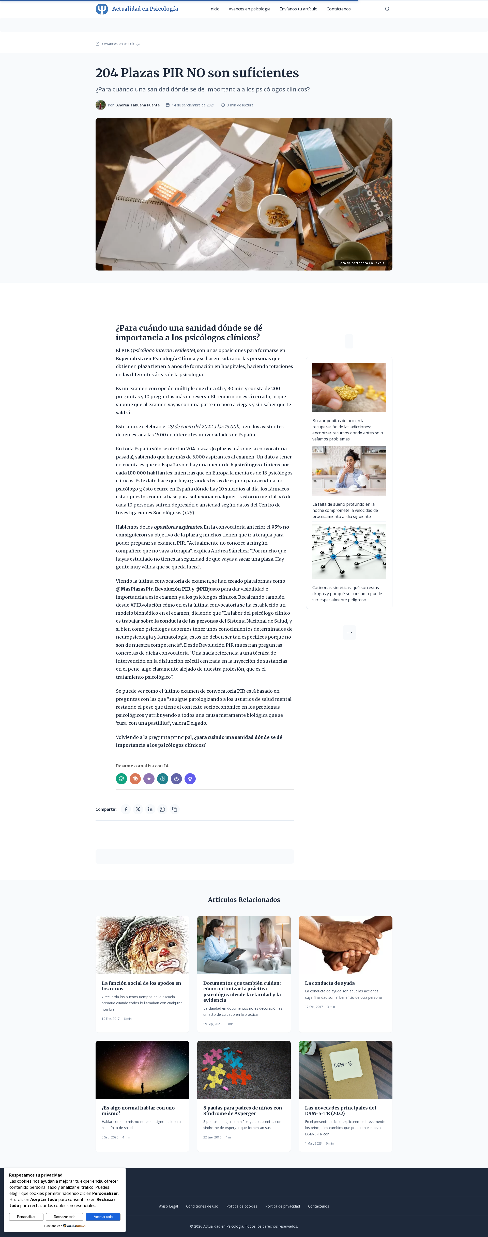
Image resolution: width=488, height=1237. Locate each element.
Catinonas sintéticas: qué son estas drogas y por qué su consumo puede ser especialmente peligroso (347, 593)
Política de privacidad (282, 1206)
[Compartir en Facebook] (126, 809)
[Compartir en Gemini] (149, 778)
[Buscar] (387, 9)
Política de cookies (241, 1206)
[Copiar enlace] (175, 809)
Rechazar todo (64, 1217)
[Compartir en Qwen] (190, 778)
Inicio (214, 9)
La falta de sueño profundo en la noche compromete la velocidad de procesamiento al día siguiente (345, 510)
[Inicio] (98, 44)
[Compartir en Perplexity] (162, 778)
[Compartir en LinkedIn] (150, 809)
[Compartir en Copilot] (176, 778)
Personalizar (26, 1217)
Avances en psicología (249, 9)
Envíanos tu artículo (298, 9)
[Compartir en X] (138, 809)
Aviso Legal (168, 1206)
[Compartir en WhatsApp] (162, 809)
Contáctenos (339, 9)
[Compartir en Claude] (135, 778)
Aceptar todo (103, 1217)
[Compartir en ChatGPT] (121, 778)
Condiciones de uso (202, 1206)
